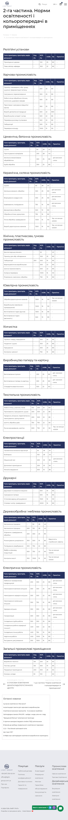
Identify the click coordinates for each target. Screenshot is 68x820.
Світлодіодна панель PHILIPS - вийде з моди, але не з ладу (24, 714)
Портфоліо (5, 788)
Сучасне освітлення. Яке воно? (14, 704)
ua (54, 4)
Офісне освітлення (59, 774)
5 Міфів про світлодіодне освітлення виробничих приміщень (25, 735)
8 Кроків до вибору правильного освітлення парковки (23, 725)
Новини (14, 35)
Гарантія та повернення (22, 787)
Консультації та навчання (40, 794)
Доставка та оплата (25, 781)
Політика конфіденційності (24, 776)
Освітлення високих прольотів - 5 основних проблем (22, 711)
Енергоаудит (40, 771)
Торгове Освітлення (59, 777)
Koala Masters (26, 811)
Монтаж (38, 781)
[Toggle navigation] (65, 4)
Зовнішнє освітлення (56, 797)
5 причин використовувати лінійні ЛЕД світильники (22, 721)
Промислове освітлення (59, 767)
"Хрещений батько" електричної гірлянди (18, 718)
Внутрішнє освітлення (56, 790)
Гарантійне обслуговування (41, 787)
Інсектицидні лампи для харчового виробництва (21, 707)
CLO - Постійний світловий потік (15, 728)
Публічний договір (25, 771)
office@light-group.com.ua (6, 778)
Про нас (4, 784)
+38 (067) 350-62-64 (8, 773)
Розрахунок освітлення (39, 776)
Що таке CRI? (8, 732)
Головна (6, 35)
